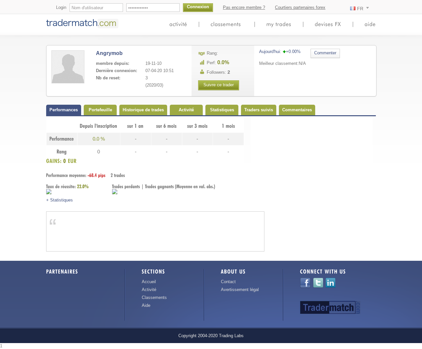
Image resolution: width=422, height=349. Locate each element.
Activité (186, 109)
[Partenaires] (62, 273)
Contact (228, 281)
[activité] (178, 24)
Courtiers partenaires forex (300, 7)
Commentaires (297, 109)
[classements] (227, 24)
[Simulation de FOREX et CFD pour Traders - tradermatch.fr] (83, 27)
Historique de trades (143, 109)
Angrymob (109, 53)
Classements (154, 297)
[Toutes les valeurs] (328, 24)
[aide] (370, 24)
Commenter (325, 52)
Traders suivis (258, 109)
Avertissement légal (240, 289)
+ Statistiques (59, 200)
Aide (146, 305)
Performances (63, 109)
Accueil (149, 281)
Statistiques (222, 109)
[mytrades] (278, 24)
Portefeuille (100, 109)
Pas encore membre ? (244, 7)
